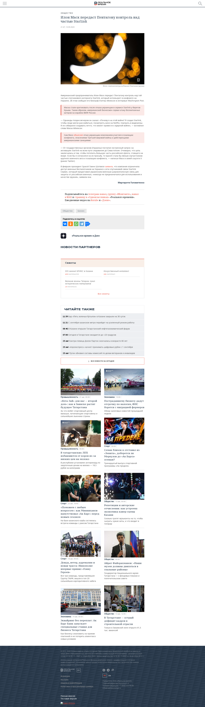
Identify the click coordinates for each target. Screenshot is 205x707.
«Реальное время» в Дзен (86, 235)
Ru (105, 675)
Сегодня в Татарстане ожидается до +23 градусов (89, 334)
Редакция (65, 676)
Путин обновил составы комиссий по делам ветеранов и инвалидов (99, 353)
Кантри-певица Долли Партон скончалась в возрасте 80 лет (95, 341)
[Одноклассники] (70, 224)
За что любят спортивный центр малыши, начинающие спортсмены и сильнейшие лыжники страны (79, 408)
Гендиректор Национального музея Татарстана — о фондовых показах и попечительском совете (123, 570)
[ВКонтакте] (65, 224)
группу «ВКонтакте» (119, 194)
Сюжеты (70, 262)
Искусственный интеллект (116, 272)
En (109, 675)
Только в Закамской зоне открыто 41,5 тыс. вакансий (122, 624)
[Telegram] (81, 224)
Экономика (66, 616)
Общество (67, 13)
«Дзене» (105, 200)
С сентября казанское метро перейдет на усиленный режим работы (98, 322)
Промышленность (69, 397)
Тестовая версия (69, 698)
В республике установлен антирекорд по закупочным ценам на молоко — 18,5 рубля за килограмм (80, 460)
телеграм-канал (97, 194)
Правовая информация (71, 683)
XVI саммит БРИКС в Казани (79, 272)
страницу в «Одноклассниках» (91, 197)
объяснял (79, 135)
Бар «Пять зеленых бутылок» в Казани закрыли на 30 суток (94, 316)
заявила (109, 166)
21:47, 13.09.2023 (67, 27)
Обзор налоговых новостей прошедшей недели (124, 407)
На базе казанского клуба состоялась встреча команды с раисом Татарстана (80, 515)
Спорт (64, 503)
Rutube (94, 200)
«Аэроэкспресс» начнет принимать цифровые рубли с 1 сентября (98, 347)
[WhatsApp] (76, 224)
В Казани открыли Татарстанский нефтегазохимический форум (96, 328)
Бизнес (81, 211)
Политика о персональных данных (77, 687)
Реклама (64, 680)
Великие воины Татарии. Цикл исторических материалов (80, 284)
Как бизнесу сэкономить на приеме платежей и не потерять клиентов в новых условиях (79, 629)
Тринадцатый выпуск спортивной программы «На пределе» (122, 457)
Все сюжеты (103, 293)
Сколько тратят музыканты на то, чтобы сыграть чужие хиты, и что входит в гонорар (123, 514)
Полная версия (68, 696)
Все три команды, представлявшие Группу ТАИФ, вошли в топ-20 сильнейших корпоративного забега (78, 571)
